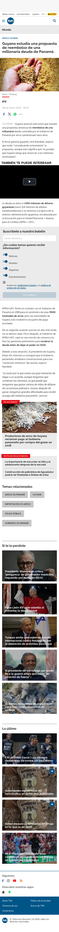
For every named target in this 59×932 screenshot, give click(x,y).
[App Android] (10, 892)
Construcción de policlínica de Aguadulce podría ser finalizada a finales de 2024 (29, 473)
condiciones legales (26, 285)
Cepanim (35, 14)
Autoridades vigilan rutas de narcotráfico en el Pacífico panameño (29, 792)
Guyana (37, 494)
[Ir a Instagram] (9, 880)
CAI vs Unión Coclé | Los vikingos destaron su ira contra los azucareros (29, 759)
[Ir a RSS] (21, 880)
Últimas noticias (8, 14)
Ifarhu (44, 14)
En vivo (53, 14)
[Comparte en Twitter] (9, 114)
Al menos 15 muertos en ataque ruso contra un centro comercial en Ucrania (28, 707)
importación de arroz (18, 504)
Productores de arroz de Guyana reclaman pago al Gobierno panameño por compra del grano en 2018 (28, 440)
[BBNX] (5, 920)
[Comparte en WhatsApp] (15, 114)
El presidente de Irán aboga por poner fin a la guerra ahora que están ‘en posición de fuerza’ (29, 673)
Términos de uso (9, 905)
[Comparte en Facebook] (4, 114)
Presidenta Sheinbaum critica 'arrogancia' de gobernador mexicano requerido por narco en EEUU (29, 574)
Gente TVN (7, 900)
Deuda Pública (13, 513)
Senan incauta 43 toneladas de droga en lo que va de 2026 (29, 825)
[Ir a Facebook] (3, 880)
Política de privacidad (40, 900)
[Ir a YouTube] (15, 880)
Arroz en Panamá (15, 494)
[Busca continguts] (54, 21)
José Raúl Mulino (23, 14)
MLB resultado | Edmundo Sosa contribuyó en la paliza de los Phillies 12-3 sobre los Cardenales (29, 857)
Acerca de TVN (37, 905)
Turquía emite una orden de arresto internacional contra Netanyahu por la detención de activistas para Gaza (28, 640)
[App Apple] (4, 892)
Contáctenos (8, 911)
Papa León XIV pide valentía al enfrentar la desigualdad (24, 609)
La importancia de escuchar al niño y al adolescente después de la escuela (27, 463)
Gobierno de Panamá (17, 523)
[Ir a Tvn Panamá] (28, 20)
